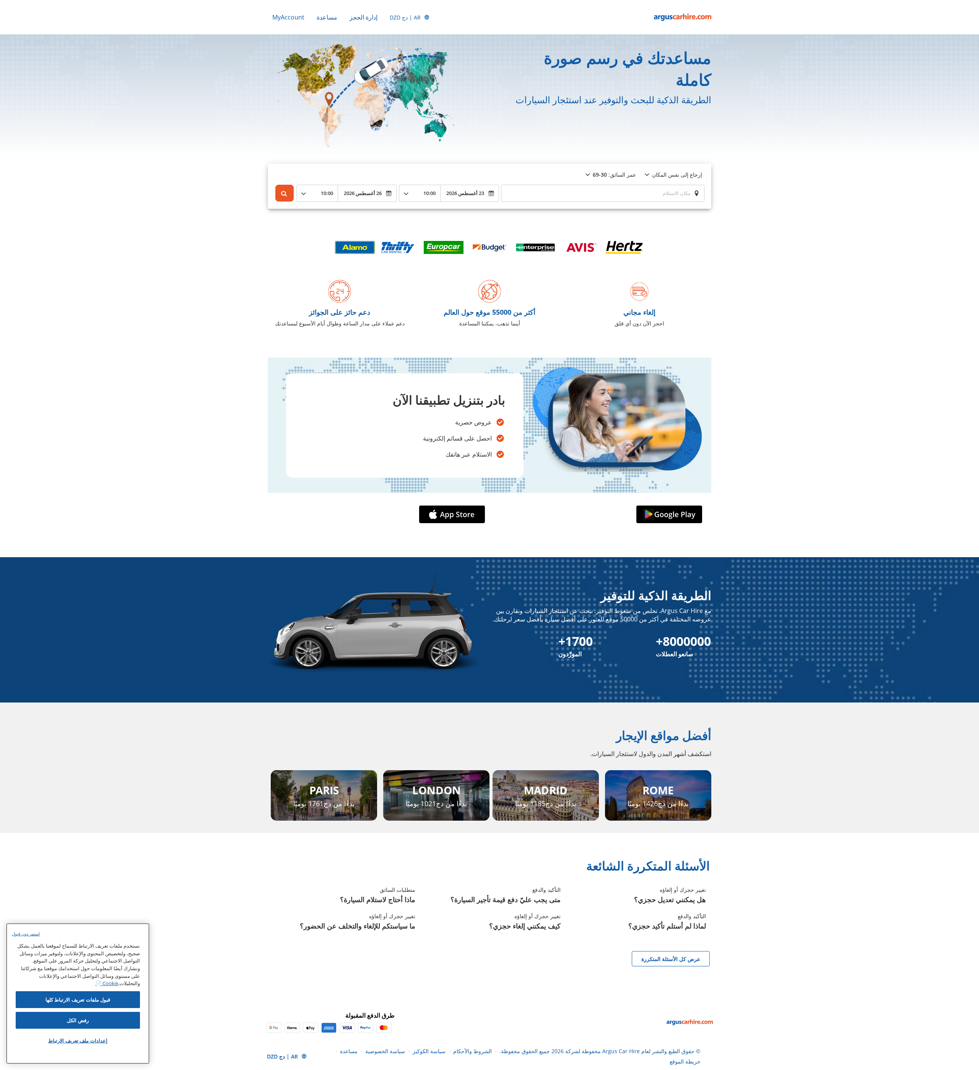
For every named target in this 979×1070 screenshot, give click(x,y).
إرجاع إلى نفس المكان (677, 174)
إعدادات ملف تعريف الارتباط (77, 1040)
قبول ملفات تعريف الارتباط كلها (78, 999)
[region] (78, 993)
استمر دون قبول (26, 934)
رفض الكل (78, 1020)
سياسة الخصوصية (385, 1051)
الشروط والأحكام (472, 1051)
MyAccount (288, 17)
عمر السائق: (614, 174)
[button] (667, 514)
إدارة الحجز (363, 17)
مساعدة (327, 17)
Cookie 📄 (106, 983)
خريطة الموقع (685, 1061)
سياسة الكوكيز (429, 1051)
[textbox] (602, 193)
